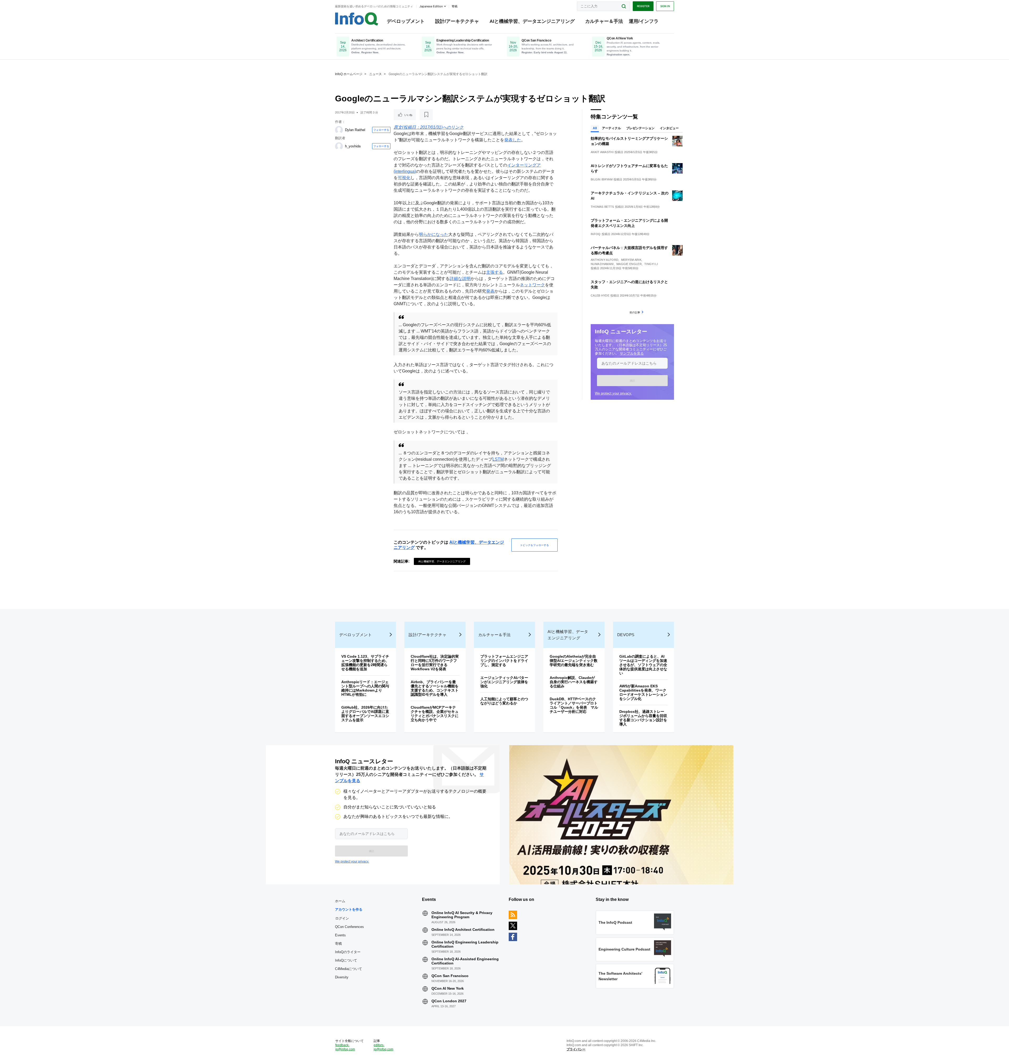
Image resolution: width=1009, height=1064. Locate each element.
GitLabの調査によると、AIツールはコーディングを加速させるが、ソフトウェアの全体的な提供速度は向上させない (643, 664)
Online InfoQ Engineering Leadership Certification (464, 944)
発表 (490, 291)
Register (643, 6)
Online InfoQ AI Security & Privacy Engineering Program (461, 915)
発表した (512, 140)
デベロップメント (406, 21)
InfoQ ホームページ (348, 74)
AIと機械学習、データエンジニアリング (532, 21)
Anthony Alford (604, 259)
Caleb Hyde (600, 295)
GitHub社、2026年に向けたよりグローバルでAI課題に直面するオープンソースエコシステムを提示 (365, 713)
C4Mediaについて (348, 969)
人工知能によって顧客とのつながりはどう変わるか (504, 701)
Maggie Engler (629, 264)
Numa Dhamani (602, 264)
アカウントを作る (348, 909)
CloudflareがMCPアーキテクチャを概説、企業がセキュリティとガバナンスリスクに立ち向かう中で (435, 713)
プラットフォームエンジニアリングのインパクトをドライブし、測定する (504, 660)
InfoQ (596, 234)
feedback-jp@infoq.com (345, 1047)
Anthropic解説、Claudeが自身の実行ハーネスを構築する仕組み (574, 682)
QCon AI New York (447, 988)
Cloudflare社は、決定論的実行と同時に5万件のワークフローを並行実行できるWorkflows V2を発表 (435, 662)
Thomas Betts (602, 206)
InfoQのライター (348, 952)
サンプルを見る (632, 353)
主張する (494, 272)
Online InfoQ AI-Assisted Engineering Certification (465, 961)
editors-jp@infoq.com (383, 1047)
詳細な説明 (460, 278)
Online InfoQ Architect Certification (463, 929)
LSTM (498, 459)
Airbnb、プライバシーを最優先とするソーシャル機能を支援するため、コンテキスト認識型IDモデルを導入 (435, 688)
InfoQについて (346, 960)
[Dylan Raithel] (339, 130)
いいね (408, 114)
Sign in (665, 6)
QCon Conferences (349, 927)
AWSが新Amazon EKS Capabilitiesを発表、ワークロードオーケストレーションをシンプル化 (643, 692)
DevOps (626, 634)
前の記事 (635, 312)
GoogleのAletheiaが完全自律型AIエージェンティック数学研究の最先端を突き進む (574, 660)
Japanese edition (431, 6)
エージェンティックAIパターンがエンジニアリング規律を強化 (504, 682)
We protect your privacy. (613, 393)
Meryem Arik (631, 259)
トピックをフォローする (534, 545)
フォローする (381, 129)
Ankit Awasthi (602, 152)
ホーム (340, 901)
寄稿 (338, 944)
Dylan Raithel (355, 130)
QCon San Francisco (450, 976)
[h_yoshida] (339, 146)
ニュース (375, 74)
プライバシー (576, 1049)
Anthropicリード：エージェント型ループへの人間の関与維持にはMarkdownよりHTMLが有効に (365, 688)
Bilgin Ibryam (601, 179)
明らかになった (433, 234)
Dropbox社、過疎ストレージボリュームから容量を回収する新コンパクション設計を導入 (643, 717)
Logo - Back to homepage (356, 18)
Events (340, 935)
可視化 (404, 177)
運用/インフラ (643, 21)
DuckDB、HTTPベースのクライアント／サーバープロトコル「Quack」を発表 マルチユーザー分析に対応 (574, 705)
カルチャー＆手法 (604, 21)
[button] (632, 380)
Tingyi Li (651, 264)
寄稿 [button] (454, 6)
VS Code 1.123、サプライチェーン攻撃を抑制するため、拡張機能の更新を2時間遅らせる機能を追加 (365, 662)
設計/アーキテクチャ (457, 21)
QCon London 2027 (448, 1001)
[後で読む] (426, 114)
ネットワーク (532, 285)
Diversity (341, 977)
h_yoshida (353, 146)
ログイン (342, 918)
